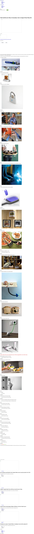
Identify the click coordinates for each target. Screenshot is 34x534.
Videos (2, 3)
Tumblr (1, 253)
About (2, 530)
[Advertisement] (17, 49)
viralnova (5, 444)
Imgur (1, 125)
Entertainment (3, 2)
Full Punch (1, 71)
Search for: (1, 9)
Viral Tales (2, 491)
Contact (2, 532)
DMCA (2, 531)
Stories (2, 1)
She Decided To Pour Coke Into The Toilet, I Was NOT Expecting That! (5, 39)
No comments (3, 492)
